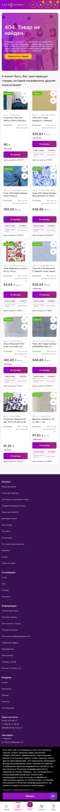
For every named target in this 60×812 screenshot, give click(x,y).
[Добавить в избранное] (24, 93)
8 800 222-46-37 (9, 720)
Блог (4, 584)
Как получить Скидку (11, 623)
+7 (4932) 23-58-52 (10, 724)
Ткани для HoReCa (10, 512)
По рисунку (7, 537)
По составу (7, 525)
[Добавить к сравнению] (24, 100)
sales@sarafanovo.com (12, 727)
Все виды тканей (9, 518)
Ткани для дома (9, 486)
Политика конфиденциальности (16, 636)
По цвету (6, 531)
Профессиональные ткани (13, 506)
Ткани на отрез (8, 563)
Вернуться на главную (18, 56)
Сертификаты (8, 649)
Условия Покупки (9, 630)
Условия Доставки (10, 611)
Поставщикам (8, 708)
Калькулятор (7, 655)
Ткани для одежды (10, 493)
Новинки (6, 550)
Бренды (5, 695)
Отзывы (5, 590)
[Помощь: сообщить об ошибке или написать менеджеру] (53, 796)
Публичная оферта (10, 642)
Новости (5, 701)
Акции (5, 557)
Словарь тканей (9, 662)
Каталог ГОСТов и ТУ (11, 668)
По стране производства (13, 544)
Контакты (6, 596)
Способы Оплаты (9, 617)
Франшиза (6, 689)
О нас (4, 577)
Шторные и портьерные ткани (15, 499)
